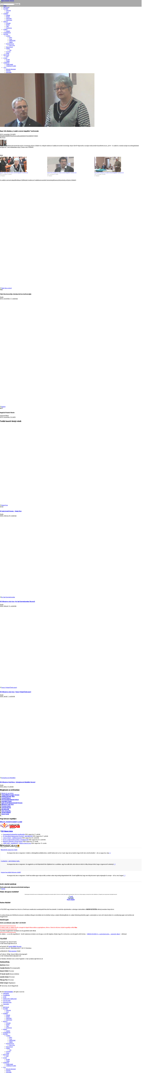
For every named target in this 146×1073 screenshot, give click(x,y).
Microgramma (13, 951)
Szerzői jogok (6, 1000)
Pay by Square (71, 899)
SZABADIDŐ (6, 63)
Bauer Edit (20, 180)
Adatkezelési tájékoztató (10, 999)
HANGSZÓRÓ (12, 40)
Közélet (20, 136)
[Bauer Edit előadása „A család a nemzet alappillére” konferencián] (4, 505)
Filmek (7, 1053)
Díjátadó (8, 15)
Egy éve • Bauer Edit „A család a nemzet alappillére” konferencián (14, 172)
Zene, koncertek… (6, 811)
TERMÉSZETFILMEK (11, 66)
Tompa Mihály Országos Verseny (10, 795)
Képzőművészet (10, 44)
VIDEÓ (36, 136)
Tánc (10, 50)
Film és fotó (12, 45)
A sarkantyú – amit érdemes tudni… (10, 861)
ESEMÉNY (5, 13)
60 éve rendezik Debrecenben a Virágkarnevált (15, 840)
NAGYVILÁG (26, 136)
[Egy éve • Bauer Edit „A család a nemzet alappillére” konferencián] (23, 164)
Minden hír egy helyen (8, 793)
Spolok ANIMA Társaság (14, 946)
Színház (8, 48)
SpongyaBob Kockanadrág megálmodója (14, 834)
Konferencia (9, 28)
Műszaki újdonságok (11, 69)
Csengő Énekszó (6, 798)
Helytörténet (9, 20)
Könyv (10, 37)
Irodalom (8, 36)
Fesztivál (8, 1051)
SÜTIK (4, 997)
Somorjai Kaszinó (6, 807)
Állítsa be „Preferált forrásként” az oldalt (11, 822)
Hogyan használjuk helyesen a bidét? (11, 872)
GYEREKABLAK (6, 1032)
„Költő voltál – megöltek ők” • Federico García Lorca (17, 843)
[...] (110, 853)
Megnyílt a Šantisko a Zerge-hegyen (13, 841)
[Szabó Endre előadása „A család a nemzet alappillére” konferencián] (70, 164)
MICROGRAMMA (8, 992)
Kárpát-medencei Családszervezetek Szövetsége (39, 180)
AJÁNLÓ (5, 1029)
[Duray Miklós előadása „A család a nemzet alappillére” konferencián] (117, 164)
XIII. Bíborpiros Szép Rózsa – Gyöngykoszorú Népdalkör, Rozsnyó (17, 782)
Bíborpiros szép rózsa (8, 804)
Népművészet (9, 47)
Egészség (8, 1010)
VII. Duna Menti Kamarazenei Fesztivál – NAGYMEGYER (18, 836)
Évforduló (8, 23)
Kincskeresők (5, 809)
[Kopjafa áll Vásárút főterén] (2, 406)
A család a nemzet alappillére (8, 180)
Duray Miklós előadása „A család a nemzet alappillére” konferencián (109, 172)
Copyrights (6, 1004)
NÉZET (32, 136)
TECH (4, 67)
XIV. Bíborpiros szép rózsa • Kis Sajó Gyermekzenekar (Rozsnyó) (17, 601)
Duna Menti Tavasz (7, 801)
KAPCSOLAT (6, 1007)
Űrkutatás (8, 70)
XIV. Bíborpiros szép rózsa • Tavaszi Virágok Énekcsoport (15, 692)
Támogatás (6, 993)
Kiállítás (11, 42)
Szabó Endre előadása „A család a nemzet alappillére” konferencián (61, 172)
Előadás (8, 17)
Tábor (7, 1026)
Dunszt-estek (5, 814)
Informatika (8, 72)
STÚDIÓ (5, 58)
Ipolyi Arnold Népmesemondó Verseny (12, 803)
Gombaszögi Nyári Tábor (8, 796)
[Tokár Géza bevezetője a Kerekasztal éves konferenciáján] (6, 288)
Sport (7, 1012)
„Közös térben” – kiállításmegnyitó (12, 838)
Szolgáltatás (6, 995)
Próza (10, 39)
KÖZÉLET (5, 21)
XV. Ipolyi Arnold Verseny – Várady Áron (11, 511)
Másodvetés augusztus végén (9, 850)
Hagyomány (9, 18)
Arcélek (8, 1059)
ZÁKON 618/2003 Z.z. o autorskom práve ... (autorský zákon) (103, 934)
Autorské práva (7, 1002)
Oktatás (8, 25)
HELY (7, 1056)
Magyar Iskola (8, 831)
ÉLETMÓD (5, 9)
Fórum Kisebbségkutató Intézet (10, 799)
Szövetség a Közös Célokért (67, 180)
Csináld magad (9, 64)
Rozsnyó (56, 180)
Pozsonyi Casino (6, 806)
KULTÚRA (5, 34)
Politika (8, 1061)
